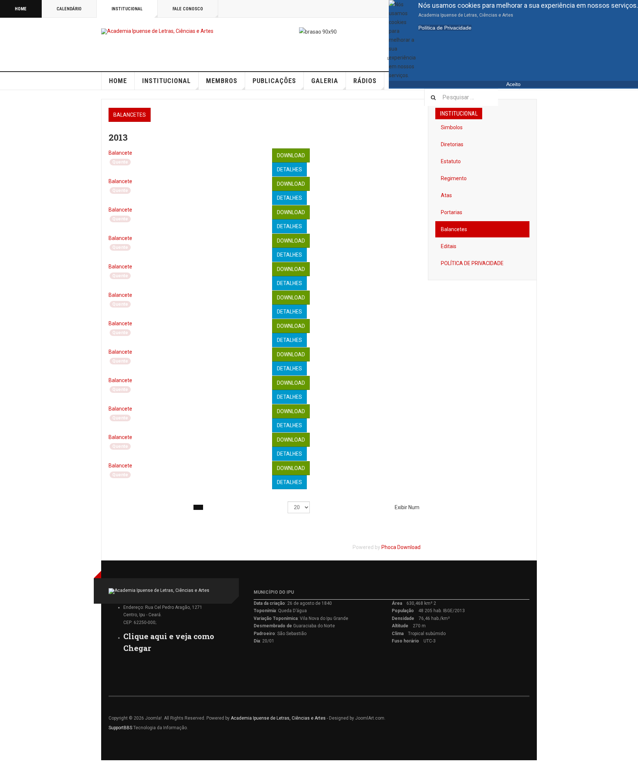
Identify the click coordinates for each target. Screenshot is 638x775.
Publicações (274, 81)
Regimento (454, 178)
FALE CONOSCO (187, 8)
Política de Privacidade (444, 28)
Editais (448, 246)
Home (21, 8)
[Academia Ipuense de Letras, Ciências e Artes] (157, 31)
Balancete (120, 153)
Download (291, 155)
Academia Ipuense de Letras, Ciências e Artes (278, 718)
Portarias (451, 212)
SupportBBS (120, 727)
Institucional (127, 8)
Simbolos (452, 127)
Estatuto (451, 161)
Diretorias (452, 144)
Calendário (69, 8)
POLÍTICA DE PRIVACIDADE (472, 263)
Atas (446, 195)
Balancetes (129, 115)
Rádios (365, 81)
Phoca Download (401, 547)
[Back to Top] (7, 767)
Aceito (513, 84)
